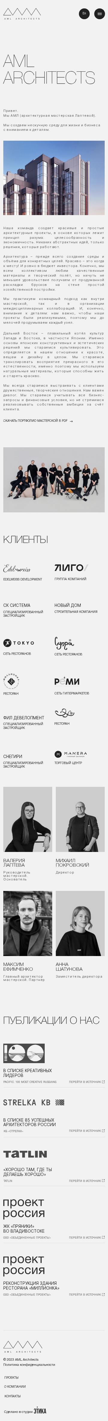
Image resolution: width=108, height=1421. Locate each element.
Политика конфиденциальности (29, 1364)
